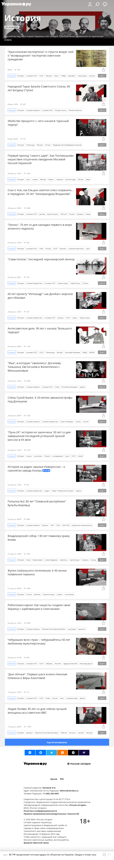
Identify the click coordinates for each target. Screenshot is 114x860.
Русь (28, 179)
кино (62, 698)
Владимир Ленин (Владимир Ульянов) (67, 145)
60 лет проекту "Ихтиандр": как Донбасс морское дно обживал (40, 296)
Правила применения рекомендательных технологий (51, 813)
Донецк (61, 318)
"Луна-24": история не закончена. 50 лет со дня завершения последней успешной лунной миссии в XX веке (39, 436)
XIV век (80, 179)
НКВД (63, 76)
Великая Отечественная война (53, 629)
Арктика (63, 249)
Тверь (88, 179)
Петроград (30, 145)
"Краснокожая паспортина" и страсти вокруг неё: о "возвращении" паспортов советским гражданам (41, 55)
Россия (47, 145)
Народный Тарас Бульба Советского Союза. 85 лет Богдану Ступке (39, 88)
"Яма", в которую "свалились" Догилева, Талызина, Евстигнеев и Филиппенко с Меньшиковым (34, 366)
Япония (58, 663)
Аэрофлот (71, 76)
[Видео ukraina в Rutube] (84, 752)
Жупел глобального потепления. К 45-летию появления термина (37, 572)
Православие (37, 560)
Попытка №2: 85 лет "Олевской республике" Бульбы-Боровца (37, 503)
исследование (58, 456)
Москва (49, 76)
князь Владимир (51, 560)
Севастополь (75, 283)
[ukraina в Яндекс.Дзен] (73, 752)
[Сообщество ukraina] (40, 752)
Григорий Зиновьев (72, 352)
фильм (82, 698)
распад (42, 214)
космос (29, 456)
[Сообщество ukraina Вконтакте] (30, 752)
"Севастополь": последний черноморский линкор (41, 259)
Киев (57, 387)
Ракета (47, 456)
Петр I (56, 76)
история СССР (31, 76)
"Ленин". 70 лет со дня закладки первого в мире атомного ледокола (40, 226)
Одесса (82, 387)
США (41, 249)
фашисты (81, 629)
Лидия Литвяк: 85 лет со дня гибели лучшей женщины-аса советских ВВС (37, 710)
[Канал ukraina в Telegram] (51, 752)
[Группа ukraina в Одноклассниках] (62, 752)
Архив (53, 779)
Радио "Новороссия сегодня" (62, 491)
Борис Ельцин (52, 214)
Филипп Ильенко (75, 110)
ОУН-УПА (65, 525)
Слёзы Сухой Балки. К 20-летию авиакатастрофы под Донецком (40, 399)
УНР (52, 525)
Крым (75, 318)
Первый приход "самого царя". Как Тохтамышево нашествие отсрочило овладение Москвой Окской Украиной (41, 159)
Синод (93, 560)
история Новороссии (34, 283)
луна (67, 456)
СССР (41, 76)
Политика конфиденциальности (40, 811)
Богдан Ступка (60, 110)
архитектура (74, 560)
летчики (72, 733)
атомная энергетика (76, 249)
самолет (81, 733)
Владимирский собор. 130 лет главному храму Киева (39, 538)
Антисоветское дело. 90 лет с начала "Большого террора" (40, 330)
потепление (69, 594)
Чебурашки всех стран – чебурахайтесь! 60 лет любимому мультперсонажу (39, 641)
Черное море (63, 283)
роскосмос (38, 456)
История (21, 76)
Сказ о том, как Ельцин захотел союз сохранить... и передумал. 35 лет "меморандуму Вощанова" (41, 192)
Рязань (51, 179)
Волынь (45, 525)
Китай (80, 456)
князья (35, 179)
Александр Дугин (86, 663)
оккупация (72, 629)
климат (59, 594)
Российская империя (69, 387)
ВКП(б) (91, 352)
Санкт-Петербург (67, 422)
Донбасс (37, 594)
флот (88, 249)
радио (47, 491)
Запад (88, 214)
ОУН (58, 525)
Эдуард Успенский (70, 663)
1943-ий (64, 733)
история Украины (33, 110)
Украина (59, 179)
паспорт (92, 76)
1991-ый (63, 214)
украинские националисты (82, 525)
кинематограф (71, 698)
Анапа (78, 422)
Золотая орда (70, 179)
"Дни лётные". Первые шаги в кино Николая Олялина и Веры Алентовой (37, 676)
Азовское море (48, 594)
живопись (63, 560)
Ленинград (82, 76)
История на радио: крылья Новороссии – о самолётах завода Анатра (36, 468)
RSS (62, 779)
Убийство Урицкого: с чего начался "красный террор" (38, 123)
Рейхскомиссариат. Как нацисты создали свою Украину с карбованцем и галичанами (39, 607)
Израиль (49, 663)
